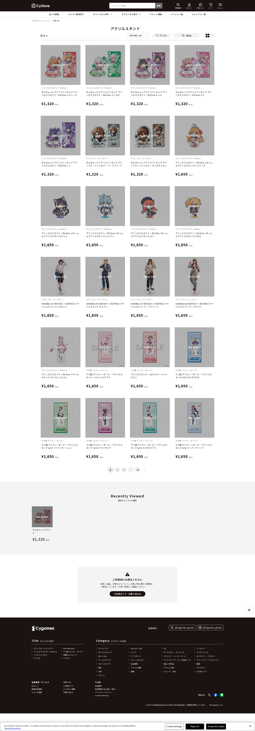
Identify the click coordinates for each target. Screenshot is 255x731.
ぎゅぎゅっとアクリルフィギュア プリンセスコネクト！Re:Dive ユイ (193, 94)
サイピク (66, 658)
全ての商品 (54, 14)
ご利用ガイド (68, 686)
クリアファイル (202, 652)
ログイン (35, 686)
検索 (159, 5)
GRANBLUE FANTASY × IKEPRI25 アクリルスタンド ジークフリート (150, 305)
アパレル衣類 (136, 667)
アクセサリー (201, 667)
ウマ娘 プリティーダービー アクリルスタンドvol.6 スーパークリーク (193, 446)
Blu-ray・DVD (136, 648)
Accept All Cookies (216, 726)
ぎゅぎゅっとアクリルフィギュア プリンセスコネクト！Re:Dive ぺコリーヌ (59, 94)
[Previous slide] (32, 524)
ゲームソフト (103, 648)
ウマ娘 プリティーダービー (73, 651)
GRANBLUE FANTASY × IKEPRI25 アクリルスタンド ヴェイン (105, 305)
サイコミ (37, 658)
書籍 (132, 671)
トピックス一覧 (199, 14)
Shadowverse (69, 648)
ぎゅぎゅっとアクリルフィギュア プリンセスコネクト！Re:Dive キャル (149, 94)
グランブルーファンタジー (44, 648)
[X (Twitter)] (209, 695)
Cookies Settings (174, 726)
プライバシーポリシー (103, 692)
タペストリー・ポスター (205, 656)
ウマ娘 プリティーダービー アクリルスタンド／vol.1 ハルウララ (104, 376)
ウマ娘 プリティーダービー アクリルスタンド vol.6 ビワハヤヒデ (104, 446)
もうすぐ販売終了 (76, 14)
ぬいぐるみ (102, 656)
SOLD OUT (60, 65)
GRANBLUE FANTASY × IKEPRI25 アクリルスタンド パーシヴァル (194, 305)
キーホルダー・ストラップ (174, 652)
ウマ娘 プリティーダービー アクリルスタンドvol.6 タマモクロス (193, 376)
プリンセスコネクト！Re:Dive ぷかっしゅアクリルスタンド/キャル (60, 235)
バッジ (133, 652)
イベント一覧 (177, 14)
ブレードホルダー (138, 660)
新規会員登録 (37, 689)
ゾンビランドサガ (40, 655)
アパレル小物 (169, 667)
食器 (198, 664)
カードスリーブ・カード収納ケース (177, 660)
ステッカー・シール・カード (175, 656)
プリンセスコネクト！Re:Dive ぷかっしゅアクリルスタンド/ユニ (149, 235)
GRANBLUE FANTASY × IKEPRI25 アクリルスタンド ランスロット (60, 305)
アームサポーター (105, 660)
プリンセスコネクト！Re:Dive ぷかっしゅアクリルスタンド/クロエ (194, 235)
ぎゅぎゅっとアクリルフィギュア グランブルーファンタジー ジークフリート (104, 164)
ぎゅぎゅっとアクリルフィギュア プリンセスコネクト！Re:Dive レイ (59, 164)
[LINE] (221, 695)
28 (138, 469)
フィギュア (200, 648)
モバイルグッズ (104, 664)
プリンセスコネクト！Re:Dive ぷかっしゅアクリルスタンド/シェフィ (105, 235)
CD (165, 648)
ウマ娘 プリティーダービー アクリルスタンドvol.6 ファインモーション (59, 446)
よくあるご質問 (69, 689)
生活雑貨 (134, 664)
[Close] (250, 726)
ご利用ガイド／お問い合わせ (127, 594)
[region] (127, 726)
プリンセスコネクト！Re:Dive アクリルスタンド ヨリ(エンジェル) (60, 376)
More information (13, 728)
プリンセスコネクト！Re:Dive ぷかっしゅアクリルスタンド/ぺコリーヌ (194, 164)
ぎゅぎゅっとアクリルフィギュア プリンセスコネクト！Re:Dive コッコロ (104, 94)
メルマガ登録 (37, 692)
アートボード (136, 656)
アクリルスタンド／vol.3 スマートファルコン (149, 376)
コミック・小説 (170, 671)
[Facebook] (215, 695)
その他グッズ (201, 671)
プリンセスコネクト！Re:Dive (45, 651)
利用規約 (98, 686)
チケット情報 (156, 14)
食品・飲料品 (169, 664)
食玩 (100, 667)
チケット (101, 675)
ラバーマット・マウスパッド (207, 660)
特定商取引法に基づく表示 (105, 689)
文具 (100, 671)
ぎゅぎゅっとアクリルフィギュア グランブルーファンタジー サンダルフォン (149, 164)
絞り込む (163, 35)
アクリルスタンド (105, 652)
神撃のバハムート (70, 655)
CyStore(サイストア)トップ (41, 21)
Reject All (195, 726)
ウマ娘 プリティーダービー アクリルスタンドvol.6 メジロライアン (149, 446)
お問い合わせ (68, 692)
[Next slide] (223, 524)
